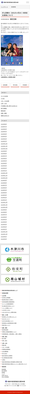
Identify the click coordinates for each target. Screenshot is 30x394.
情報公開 (4, 345)
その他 (2, 98)
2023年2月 (4, 227)
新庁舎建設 (4, 108)
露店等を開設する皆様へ (7, 299)
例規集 (3, 372)
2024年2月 (4, 197)
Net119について (6, 319)
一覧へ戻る (15, 85)
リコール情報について (7, 308)
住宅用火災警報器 (6, 297)
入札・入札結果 (5, 101)
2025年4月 (4, 163)
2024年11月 (4, 175)
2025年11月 (4, 146)
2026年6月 (4, 129)
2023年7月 (4, 214)
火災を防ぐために (6, 310)
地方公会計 (4, 353)
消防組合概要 (5, 293)
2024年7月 (4, 185)
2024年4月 (4, 192)
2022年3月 (4, 239)
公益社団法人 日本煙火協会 (8, 77)
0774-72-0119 (11, 385)
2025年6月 (4, 158)
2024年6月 (4, 188)
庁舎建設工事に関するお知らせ (9, 106)
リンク (3, 373)
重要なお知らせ (5, 115)
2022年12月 (4, 231)
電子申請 (4, 338)
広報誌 (3, 359)
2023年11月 (4, 205)
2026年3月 (4, 136)
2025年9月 (4, 151)
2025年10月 (4, 148)
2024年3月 (4, 195)
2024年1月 (4, 200)
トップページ (4, 7)
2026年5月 (4, 131)
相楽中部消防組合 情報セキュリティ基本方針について (14, 364)
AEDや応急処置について (7, 321)
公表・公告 (4, 103)
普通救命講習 (5, 329)
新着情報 (4, 369)
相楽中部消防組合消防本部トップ (10, 290)
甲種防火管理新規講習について (9, 331)
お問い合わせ (5, 375)
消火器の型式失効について (8, 306)
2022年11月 (4, 234)
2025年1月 (4, 170)
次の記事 (25, 85)
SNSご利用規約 (5, 377)
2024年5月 (4, 190)
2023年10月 (4, 207)
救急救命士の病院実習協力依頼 (9, 323)
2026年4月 (4, 134)
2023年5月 (4, 219)
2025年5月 (4, 161)
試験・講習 (4, 113)
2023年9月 (4, 210)
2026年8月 (4, 124)
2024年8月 (4, 183)
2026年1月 (4, 141)
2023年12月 (4, 202)
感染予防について (6, 325)
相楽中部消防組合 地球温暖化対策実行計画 (12, 362)
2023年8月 (4, 212)
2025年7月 (4, 156)
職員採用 (3, 111)
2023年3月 (4, 224)
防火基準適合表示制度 (7, 357)
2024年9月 (4, 180)
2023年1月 (4, 229)
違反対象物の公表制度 (7, 355)
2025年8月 (4, 153)
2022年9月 (4, 236)
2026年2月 (4, 139)
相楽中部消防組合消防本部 (10, 2)
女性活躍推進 (5, 351)
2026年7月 (4, 126)
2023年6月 (4, 217)
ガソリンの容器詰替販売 (7, 304)
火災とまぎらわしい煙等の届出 (9, 312)
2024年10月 (4, 178)
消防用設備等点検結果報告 (8, 301)
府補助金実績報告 (6, 349)
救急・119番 (5, 315)
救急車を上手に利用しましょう (9, 317)
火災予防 (4, 295)
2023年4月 (4, 222)
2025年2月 (4, 168)
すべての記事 (4, 96)
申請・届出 (4, 336)
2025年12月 (4, 144)
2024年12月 (4, 173)
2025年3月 (4, 166)
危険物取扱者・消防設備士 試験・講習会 (12, 334)
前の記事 (5, 85)
